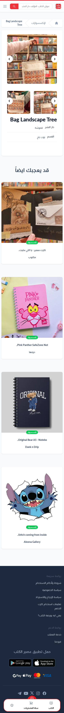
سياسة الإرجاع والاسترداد (48, 597)
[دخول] (12, 705)
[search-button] (14, 6)
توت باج (41, 137)
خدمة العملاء (54, 634)
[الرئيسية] (56, 23)
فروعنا (58, 642)
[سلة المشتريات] (31, 703)
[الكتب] (51, 703)
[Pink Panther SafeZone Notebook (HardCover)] (32, 307)
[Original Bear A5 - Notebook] (32, 402)
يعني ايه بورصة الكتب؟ (49, 615)
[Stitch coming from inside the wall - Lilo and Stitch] (32, 497)
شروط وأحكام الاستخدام (48, 583)
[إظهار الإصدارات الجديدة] (32, 697)
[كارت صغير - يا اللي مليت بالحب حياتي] (32, 212)
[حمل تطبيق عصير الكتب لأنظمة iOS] (44, 663)
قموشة (39, 128)
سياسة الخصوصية (51, 590)
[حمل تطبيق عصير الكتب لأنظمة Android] (20, 663)
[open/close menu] (5, 6)
